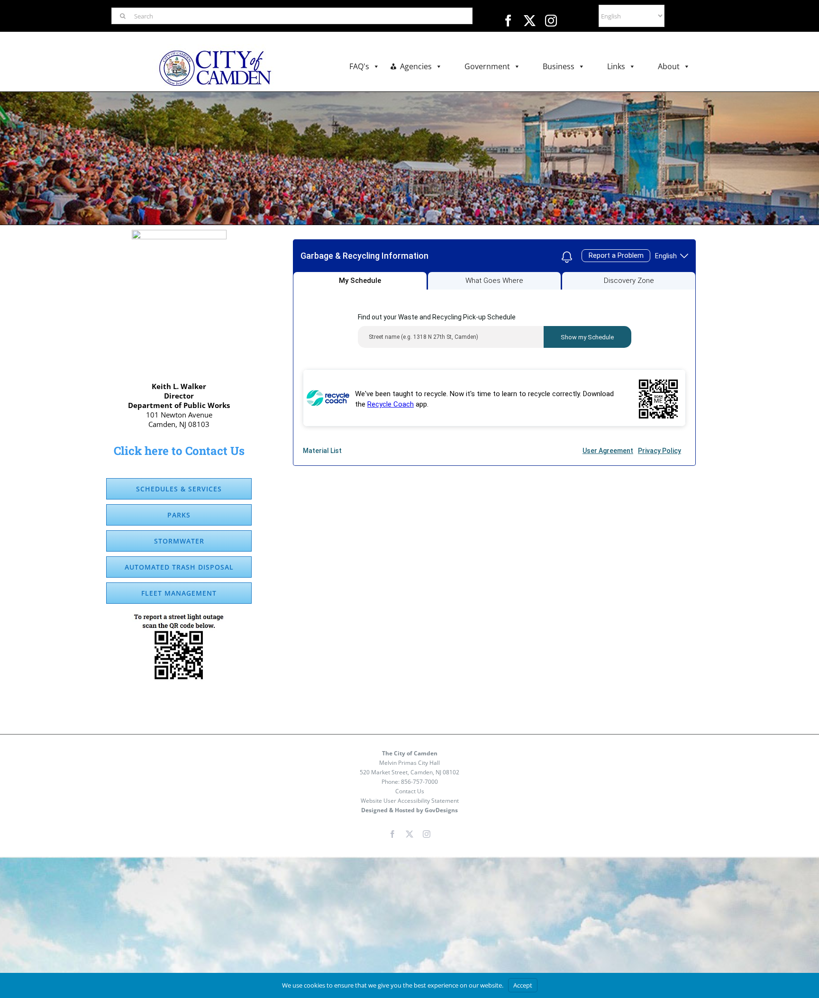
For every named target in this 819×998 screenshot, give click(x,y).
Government (487, 66)
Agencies (416, 66)
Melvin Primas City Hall (409, 763)
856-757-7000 (419, 782)
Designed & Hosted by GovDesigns (409, 810)
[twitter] (530, 21)
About (669, 66)
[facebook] (508, 21)
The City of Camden (409, 753)
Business (558, 66)
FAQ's (359, 66)
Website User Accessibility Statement (410, 801)
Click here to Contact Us (179, 450)
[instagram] (551, 21)
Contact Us (409, 791)
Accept (522, 985)
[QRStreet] (179, 616)
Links (616, 66)
